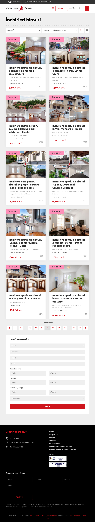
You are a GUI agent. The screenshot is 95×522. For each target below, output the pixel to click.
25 (65, 328)
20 (36, 328)
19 (30, 328)
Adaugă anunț (55, 443)
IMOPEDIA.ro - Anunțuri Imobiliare (43, 515)
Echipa (52, 437)
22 (47, 328)
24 (59, 328)
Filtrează (10, 30)
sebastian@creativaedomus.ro (39, 1)
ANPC (51, 455)
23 (53, 328)
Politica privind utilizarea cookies (62, 449)
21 (42, 328)
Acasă (51, 431)
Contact (52, 440)
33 (80, 328)
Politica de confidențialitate (60, 446)
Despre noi (53, 434)
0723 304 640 (15, 438)
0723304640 (15, 1)
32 (74, 328)
